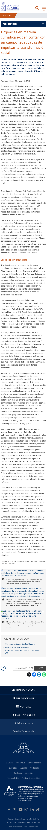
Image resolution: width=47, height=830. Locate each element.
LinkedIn (39, 674)
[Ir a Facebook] (9, 809)
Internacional (25, 698)
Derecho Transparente (23, 731)
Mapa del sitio (13, 778)
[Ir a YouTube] (20, 809)
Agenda (23, 768)
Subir (3, 668)
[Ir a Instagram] (26, 809)
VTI (24, 826)
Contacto (18, 773)
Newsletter (12, 768)
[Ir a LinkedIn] (32, 809)
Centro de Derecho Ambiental (17, 647)
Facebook (34, 674)
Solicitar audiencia (23, 723)
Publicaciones (25, 690)
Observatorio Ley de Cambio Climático (20, 644)
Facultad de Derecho (15, 819)
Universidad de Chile (32, 826)
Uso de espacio (25, 715)
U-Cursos (9, 762)
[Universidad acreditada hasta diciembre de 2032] (23, 793)
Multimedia (34, 768)
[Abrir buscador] (37, 8)
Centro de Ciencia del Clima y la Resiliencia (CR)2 (22, 652)
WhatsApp (44, 674)
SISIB (20, 826)
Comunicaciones (34, 762)
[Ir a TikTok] (38, 809)
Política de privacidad (31, 778)
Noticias (7, 15)
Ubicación (29, 773)
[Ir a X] (15, 809)
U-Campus (20, 762)
